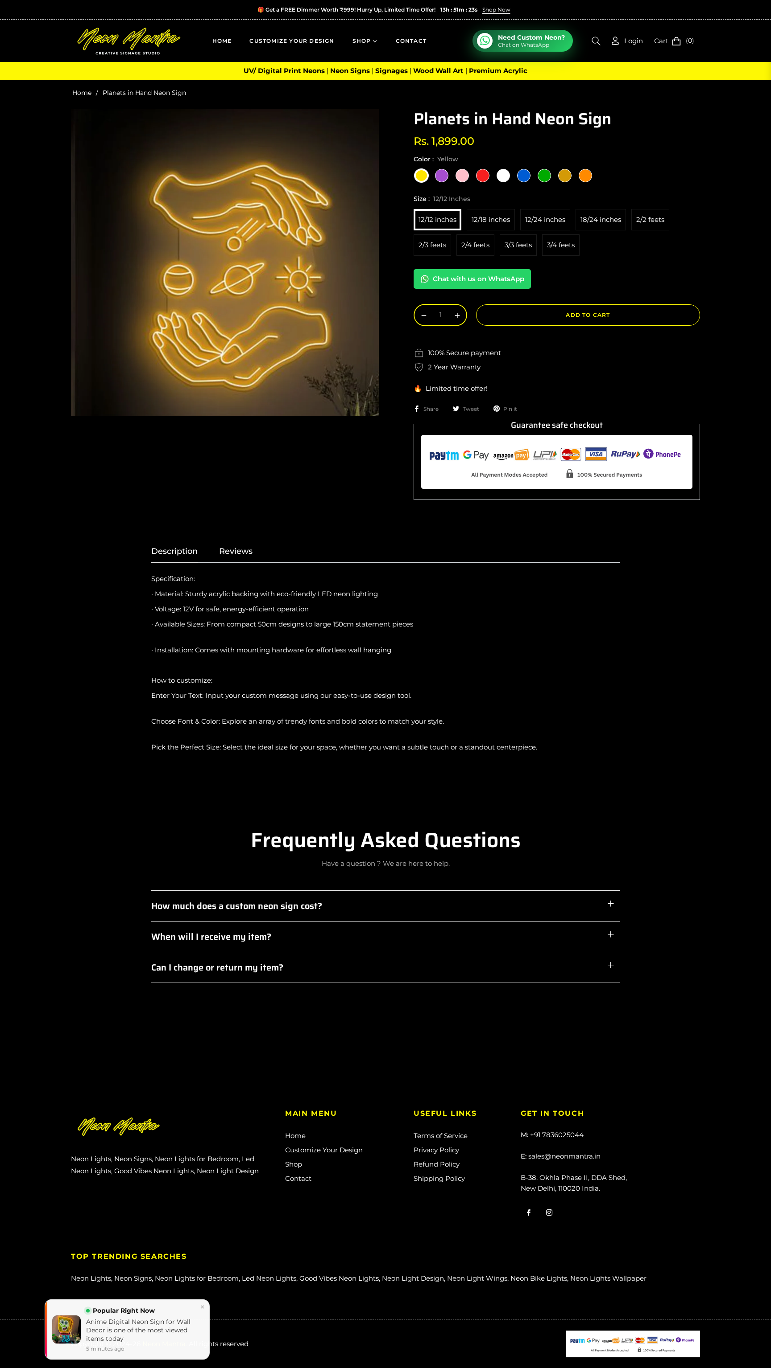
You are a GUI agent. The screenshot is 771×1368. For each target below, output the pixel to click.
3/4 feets (561, 245)
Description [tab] (174, 551)
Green (544, 175)
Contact (298, 1178)
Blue (524, 175)
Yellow (421, 175)
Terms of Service (441, 1135)
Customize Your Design (324, 1150)
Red (482, 175)
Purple (441, 175)
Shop (293, 1164)
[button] (596, 41)
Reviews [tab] (236, 551)
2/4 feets (475, 245)
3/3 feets (518, 245)
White (503, 175)
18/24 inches (600, 219)
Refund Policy (437, 1164)
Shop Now (496, 9)
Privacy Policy (436, 1150)
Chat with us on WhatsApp (478, 278)
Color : (436, 159)
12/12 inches (437, 219)
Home (81, 93)
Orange (585, 175)
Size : (442, 199)
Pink (462, 175)
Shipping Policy (439, 1178)
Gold (565, 175)
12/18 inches (491, 219)
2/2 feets (650, 219)
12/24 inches (545, 219)
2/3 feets (432, 245)
